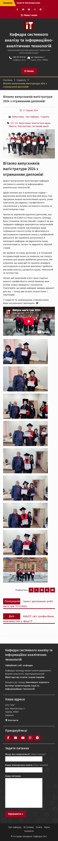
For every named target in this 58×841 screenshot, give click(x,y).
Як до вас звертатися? (25, 754)
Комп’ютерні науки (41, 123)
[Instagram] (34, 9)
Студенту (45, 117)
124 (16, 123)
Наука (47, 827)
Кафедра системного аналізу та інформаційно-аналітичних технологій (29, 40)
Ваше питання (13, 776)
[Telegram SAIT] (40, 9)
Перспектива (24, 126)
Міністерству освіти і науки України (24, 677)
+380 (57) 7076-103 (19, 57)
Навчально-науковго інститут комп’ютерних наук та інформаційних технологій (27, 685)
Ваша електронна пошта (26, 765)
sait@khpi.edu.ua (19, 60)
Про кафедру (32, 117)
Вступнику (28, 827)
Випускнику (18, 117)
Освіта (39, 827)
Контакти (28, 831)
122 (12, 123)
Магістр (13, 126)
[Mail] (23, 9)
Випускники (25, 123)
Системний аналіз (40, 126)
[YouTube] (29, 9)
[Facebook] (17, 9)
